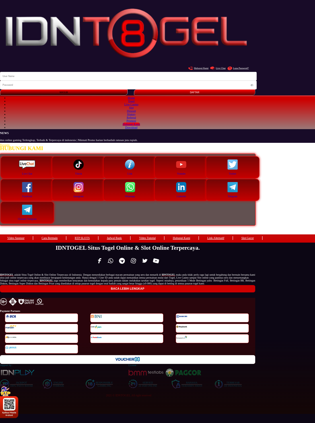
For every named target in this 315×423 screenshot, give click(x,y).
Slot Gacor (247, 237)
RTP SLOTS (82, 237)
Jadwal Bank (114, 237)
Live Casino (131, 104)
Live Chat (221, 68)
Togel (131, 101)
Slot (131, 107)
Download (131, 127)
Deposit (131, 111)
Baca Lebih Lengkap (127, 288)
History (131, 114)
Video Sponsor (15, 237)
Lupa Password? (241, 68)
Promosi (131, 120)
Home (131, 97)
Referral (131, 117)
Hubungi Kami (201, 68)
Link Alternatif (215, 237)
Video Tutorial (147, 237)
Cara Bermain (50, 237)
